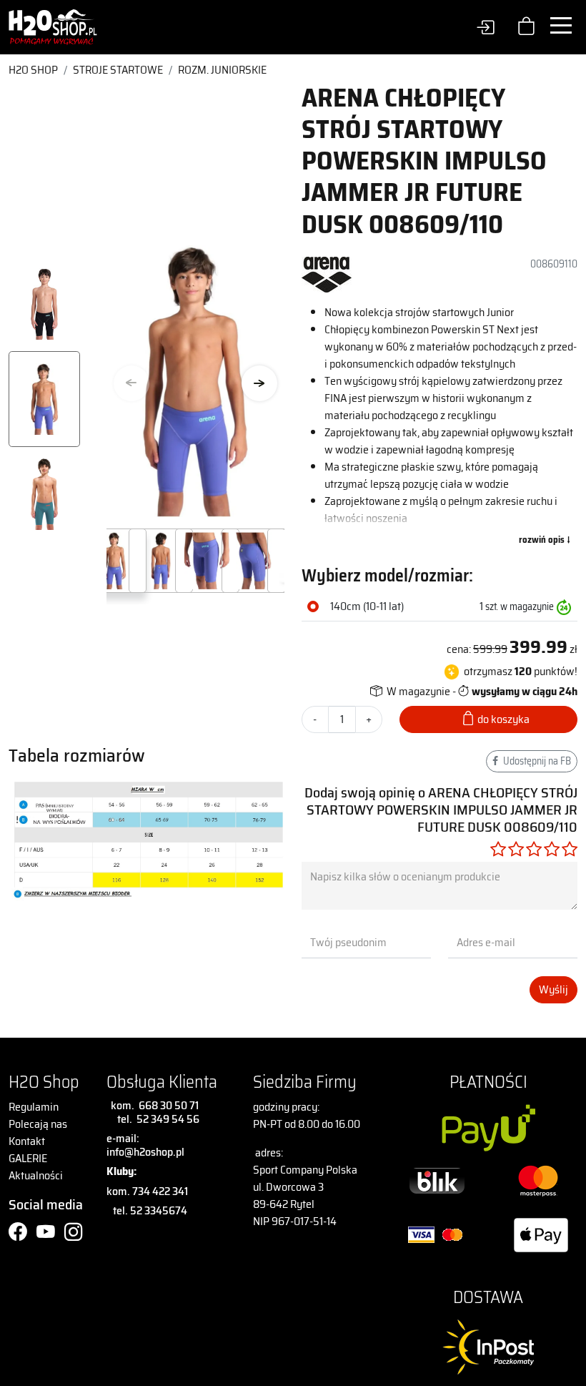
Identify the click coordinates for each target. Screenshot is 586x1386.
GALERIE (28, 1158)
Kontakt (27, 1141)
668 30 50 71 (166, 1105)
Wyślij (553, 989)
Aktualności (36, 1175)
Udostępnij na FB (536, 761)
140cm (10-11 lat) (367, 606)
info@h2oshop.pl (145, 1152)
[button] (259, 383)
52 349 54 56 (167, 1119)
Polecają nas (38, 1124)
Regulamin (34, 1107)
